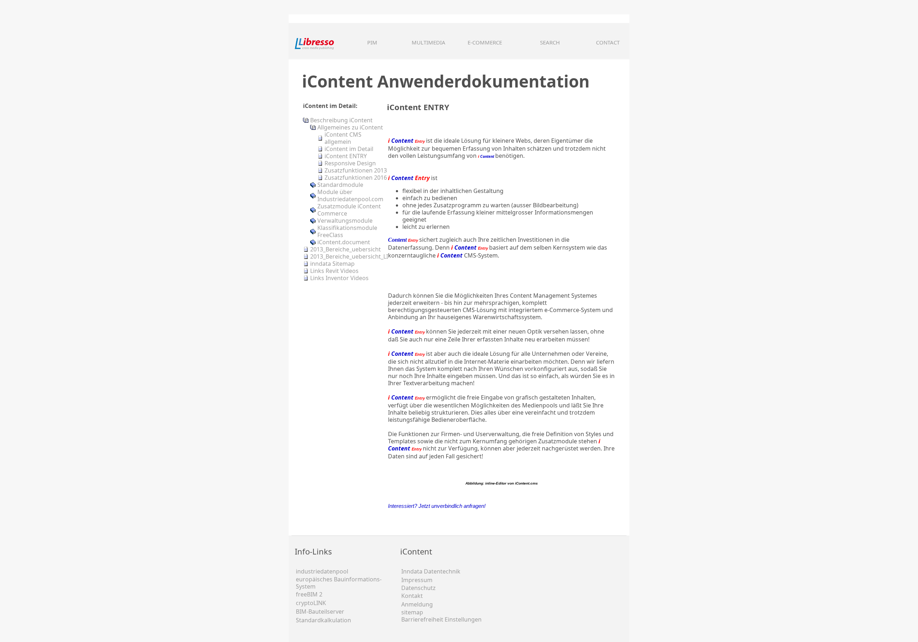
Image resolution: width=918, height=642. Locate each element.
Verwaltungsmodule (345, 221)
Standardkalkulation (323, 620)
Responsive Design (350, 163)
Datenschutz (418, 588)
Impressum (416, 580)
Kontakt (412, 596)
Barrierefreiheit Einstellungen (441, 619)
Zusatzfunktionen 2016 (356, 177)
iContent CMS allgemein (343, 138)
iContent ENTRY (346, 156)
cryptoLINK (311, 603)
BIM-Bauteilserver (320, 611)
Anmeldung (417, 604)
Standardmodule (340, 185)
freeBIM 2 (309, 594)
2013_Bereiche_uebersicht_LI (349, 256)
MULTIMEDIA (428, 42)
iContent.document (343, 242)
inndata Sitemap (332, 264)
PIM (372, 42)
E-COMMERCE (485, 42)
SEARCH (550, 42)
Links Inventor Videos (339, 278)
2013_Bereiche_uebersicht (345, 249)
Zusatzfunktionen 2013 (356, 170)
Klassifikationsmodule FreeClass (347, 231)
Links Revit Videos (334, 271)
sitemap (412, 612)
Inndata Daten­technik (430, 571)
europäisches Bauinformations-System (339, 582)
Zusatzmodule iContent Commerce (349, 209)
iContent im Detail (349, 149)
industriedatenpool (322, 571)
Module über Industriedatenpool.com (350, 195)
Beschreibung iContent (341, 120)
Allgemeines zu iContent (350, 127)
